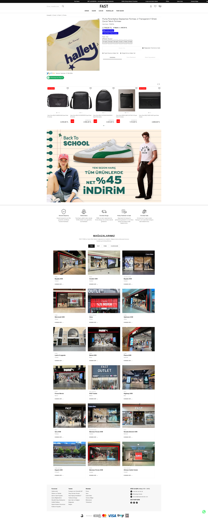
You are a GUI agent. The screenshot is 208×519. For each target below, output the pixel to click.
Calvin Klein (157, 1)
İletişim (70, 504)
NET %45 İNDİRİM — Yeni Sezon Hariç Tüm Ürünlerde (77, 1)
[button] (98, 44)
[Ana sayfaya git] (104, 6)
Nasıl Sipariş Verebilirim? (74, 495)
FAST (98, 246)
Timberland (196, 1)
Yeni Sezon (53, 1)
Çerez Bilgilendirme (57, 497)
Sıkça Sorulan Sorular (74, 493)
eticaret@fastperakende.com (140, 496)
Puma (87, 491)
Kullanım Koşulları (56, 506)
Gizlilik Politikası (56, 502)
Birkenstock (89, 500)
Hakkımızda (55, 491)
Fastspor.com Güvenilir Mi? (75, 491)
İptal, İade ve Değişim (74, 500)
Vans (184, 1)
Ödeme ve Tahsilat (56, 493)
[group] (73, 44)
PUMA (144, 1)
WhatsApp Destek (137, 494)
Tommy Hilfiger (171, 1)
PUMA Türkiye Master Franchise (106, 1)
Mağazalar (71, 502)
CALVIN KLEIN (114, 246)
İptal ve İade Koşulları (57, 495)
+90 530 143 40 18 (138, 491)
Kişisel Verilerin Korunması (58, 504)
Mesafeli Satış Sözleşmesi (58, 500)
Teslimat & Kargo (72, 497)
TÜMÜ (91, 246)
